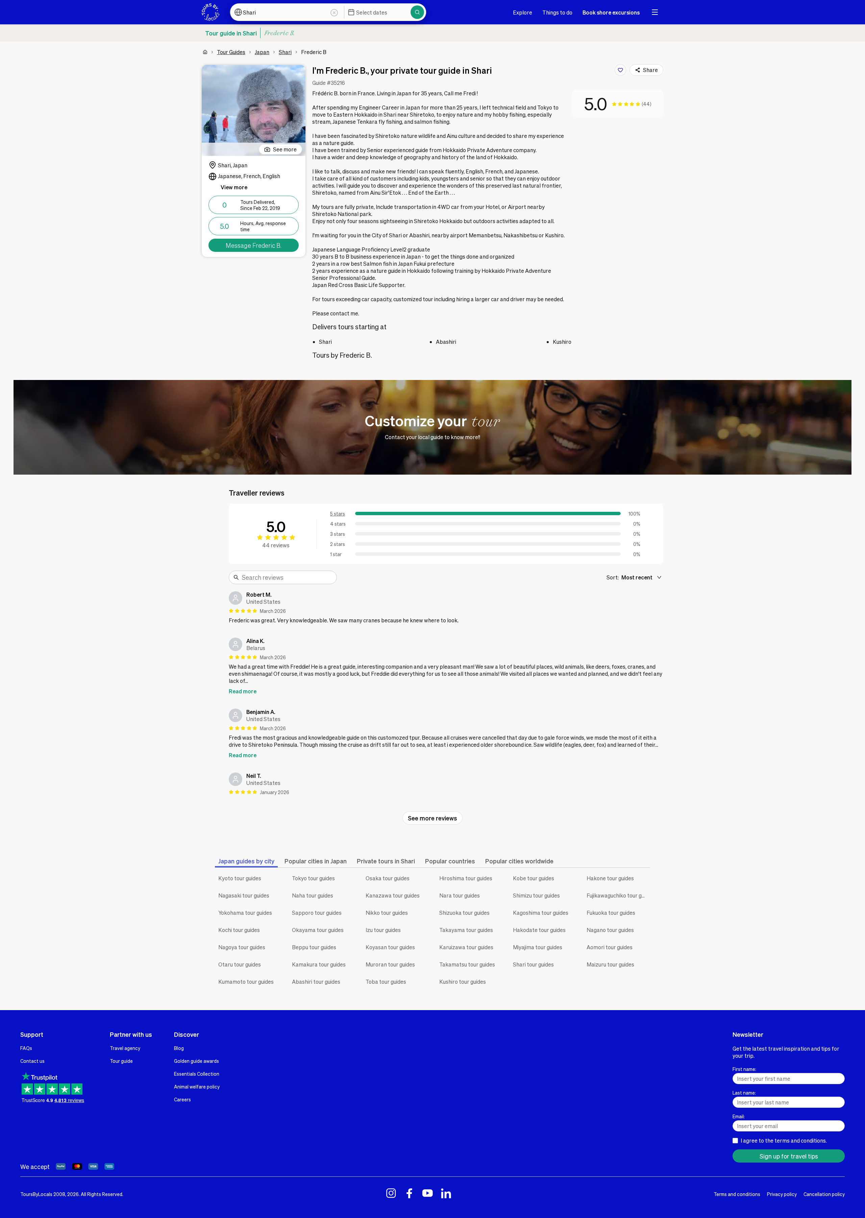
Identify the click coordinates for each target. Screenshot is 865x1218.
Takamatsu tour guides (467, 964)
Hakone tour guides (610, 878)
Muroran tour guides (390, 964)
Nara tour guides (459, 895)
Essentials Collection (196, 1074)
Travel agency (125, 1048)
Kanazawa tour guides (393, 895)
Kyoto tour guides (239, 878)
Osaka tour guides (388, 878)
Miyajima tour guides (537, 947)
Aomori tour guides (610, 947)
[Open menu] (654, 12)
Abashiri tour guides (316, 981)
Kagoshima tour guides (540, 912)
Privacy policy (782, 1194)
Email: (739, 1116)
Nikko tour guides (387, 912)
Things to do (557, 12)
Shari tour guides (533, 964)
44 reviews (276, 545)
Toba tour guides (386, 981)
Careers (182, 1099)
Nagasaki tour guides (243, 895)
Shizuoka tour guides (464, 912)
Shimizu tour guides (536, 895)
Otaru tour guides (239, 964)
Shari (285, 51)
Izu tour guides (383, 929)
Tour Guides (231, 51)
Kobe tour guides (533, 878)
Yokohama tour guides (245, 912)
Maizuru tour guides (610, 964)
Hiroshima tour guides (465, 878)
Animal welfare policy (197, 1086)
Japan (262, 51)
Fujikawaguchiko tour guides (618, 895)
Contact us (32, 1061)
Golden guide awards (196, 1061)
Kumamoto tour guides (246, 981)
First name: (744, 1069)
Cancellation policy (824, 1194)
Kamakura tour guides (319, 964)
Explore (522, 12)
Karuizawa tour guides (466, 947)
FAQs (26, 1048)
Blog (179, 1048)
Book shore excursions (611, 12)
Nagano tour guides (610, 929)
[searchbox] (287, 577)
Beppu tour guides (314, 947)
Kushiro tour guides (462, 981)
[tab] (246, 860)
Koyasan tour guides (390, 947)
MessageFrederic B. (253, 245)
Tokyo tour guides (313, 878)
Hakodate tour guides (539, 929)
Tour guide (121, 1061)
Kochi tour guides (239, 929)
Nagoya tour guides (241, 947)
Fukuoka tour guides (611, 912)
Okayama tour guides (318, 929)
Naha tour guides (312, 895)
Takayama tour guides (466, 929)
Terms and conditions (737, 1194)
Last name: (744, 1093)
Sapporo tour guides (317, 912)
